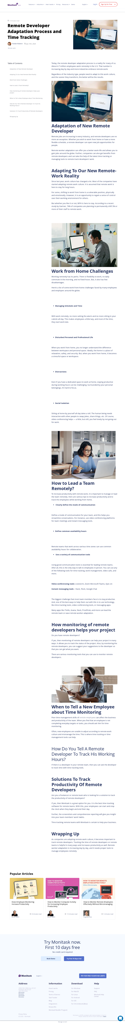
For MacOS (75, 991)
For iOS (73, 1001)
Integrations (53, 1004)
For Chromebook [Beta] (79, 1004)
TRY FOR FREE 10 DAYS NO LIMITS (93, 976)
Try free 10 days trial (74, 959)
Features (31, 4)
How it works (49, 4)
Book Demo (51, 959)
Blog (50, 1001)
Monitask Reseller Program (58, 1010)
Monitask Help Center (99, 995)
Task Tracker (53, 998)
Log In (95, 4)
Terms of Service (54, 995)
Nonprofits (52, 1007)
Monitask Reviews (21, 993)
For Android (75, 998)
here (104, 1016)
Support (97, 988)
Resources (65, 4)
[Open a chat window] (120, 1018)
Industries (40, 4)
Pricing (58, 4)
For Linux (74, 995)
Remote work (12, 48)
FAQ (95, 991)
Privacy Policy (23, 1014)
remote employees (87, 717)
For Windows (75, 988)
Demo (73, 4)
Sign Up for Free (106, 4)
